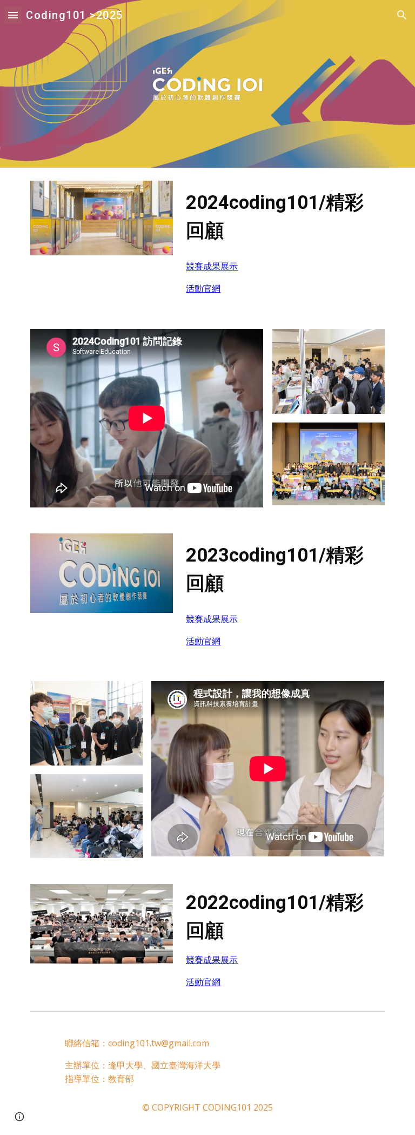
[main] (283, 216)
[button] (13, 15)
